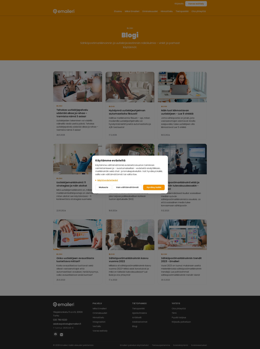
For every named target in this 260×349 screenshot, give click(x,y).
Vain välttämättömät (127, 187)
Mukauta (103, 187)
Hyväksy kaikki (154, 187)
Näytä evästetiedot (107, 180)
